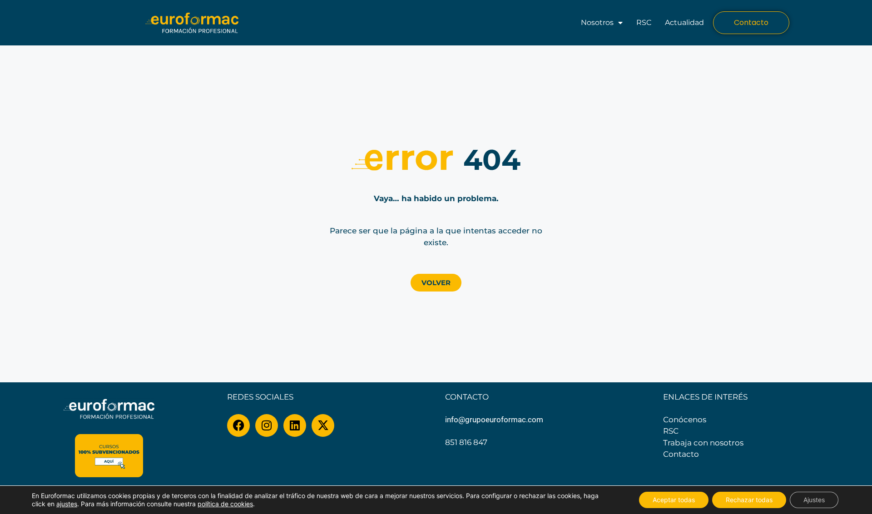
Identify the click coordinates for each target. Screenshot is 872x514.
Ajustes (814, 500)
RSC (643, 22)
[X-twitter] (323, 425)
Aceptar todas (674, 500)
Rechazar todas (749, 500)
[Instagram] (266, 425)
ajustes (66, 504)
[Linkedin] (294, 425)
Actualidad (684, 22)
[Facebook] (238, 425)
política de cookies (225, 504)
